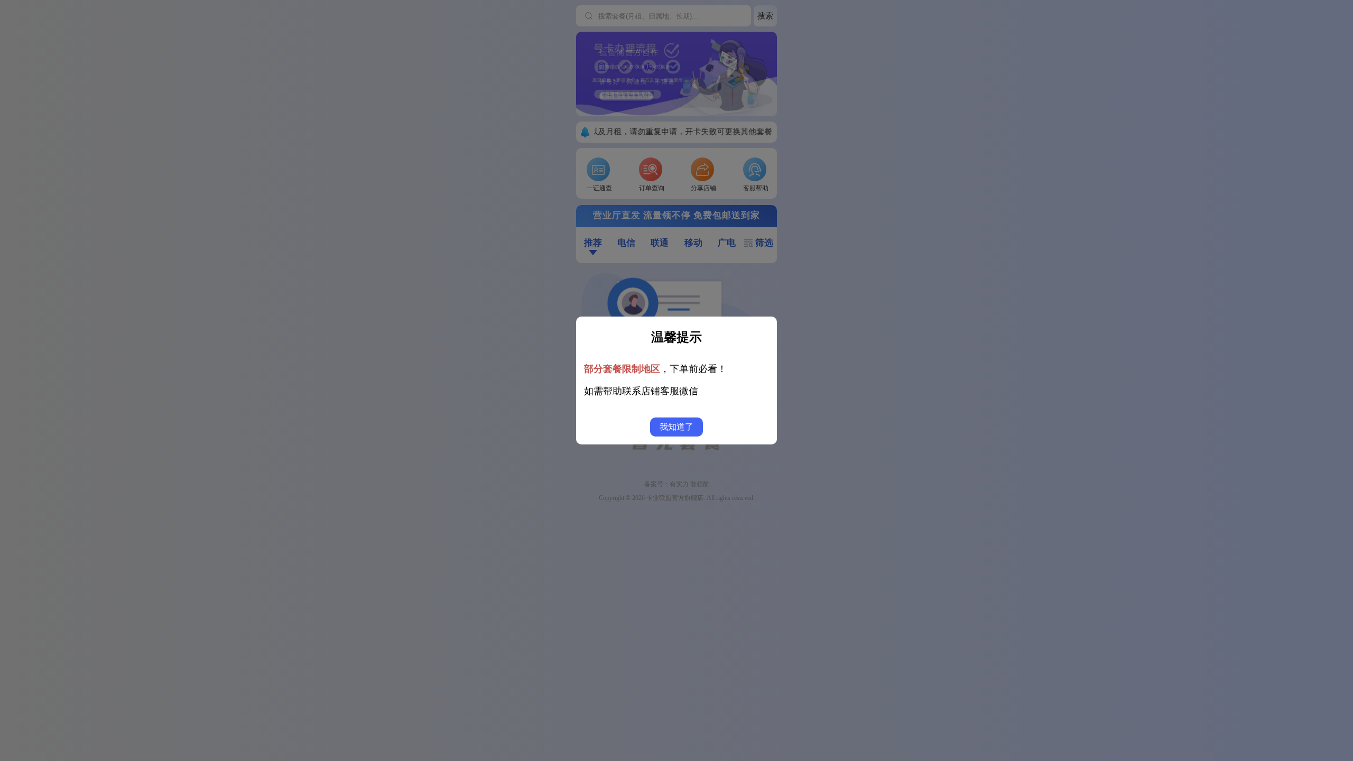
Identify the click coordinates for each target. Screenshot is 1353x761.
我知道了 (676, 426)
